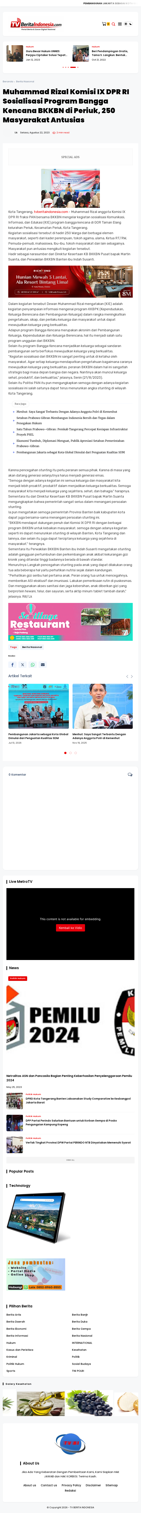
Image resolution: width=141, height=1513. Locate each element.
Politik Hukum (17, 978)
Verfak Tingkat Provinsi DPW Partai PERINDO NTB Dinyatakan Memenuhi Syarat (78, 1142)
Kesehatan (79, 1350)
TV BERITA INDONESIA (82, 1507)
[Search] (113, 24)
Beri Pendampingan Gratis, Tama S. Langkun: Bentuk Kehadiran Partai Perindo (47, 53)
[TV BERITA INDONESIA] (35, 24)
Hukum (33, 46)
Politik (76, 1357)
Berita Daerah (15, 1321)
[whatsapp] (32, 664)
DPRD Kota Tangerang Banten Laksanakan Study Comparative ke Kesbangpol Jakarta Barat (78, 1100)
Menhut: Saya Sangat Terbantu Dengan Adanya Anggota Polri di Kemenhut (67, 411)
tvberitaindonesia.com (51, 212)
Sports (10, 1371)
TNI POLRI (78, 1371)
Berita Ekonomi (16, 1329)
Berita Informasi (17, 1336)
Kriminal (11, 1357)
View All (70, 1160)
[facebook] (12, 664)
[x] (22, 664)
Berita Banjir (80, 1315)
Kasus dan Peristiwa (19, 1350)
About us (29, 1485)
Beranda (8, 81)
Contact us (49, 1485)
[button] (63, 67)
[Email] (43, 664)
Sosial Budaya (81, 1364)
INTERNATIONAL (82, 1343)
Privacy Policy (71, 1485)
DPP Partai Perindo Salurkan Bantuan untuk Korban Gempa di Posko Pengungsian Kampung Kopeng (71, 1122)
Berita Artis (13, 1315)
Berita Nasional (25, 81)
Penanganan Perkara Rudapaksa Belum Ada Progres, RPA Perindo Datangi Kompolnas (116, 53)
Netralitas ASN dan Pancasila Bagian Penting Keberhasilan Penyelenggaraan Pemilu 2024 (69, 1078)
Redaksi (70, 1491)
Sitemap (112, 1485)
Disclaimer (93, 1485)
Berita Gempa (81, 1329)
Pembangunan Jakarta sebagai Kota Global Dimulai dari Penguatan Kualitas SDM (71, 452)
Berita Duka (79, 1321)
